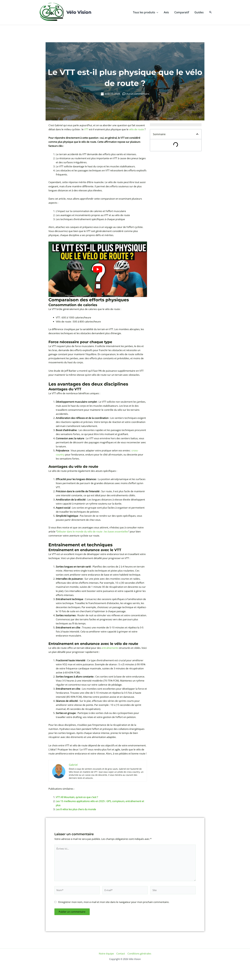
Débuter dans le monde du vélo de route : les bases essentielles (92, 531)
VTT (86, 129)
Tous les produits (144, 12)
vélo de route (136, 129)
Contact (120, 953)
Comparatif (181, 12)
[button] (156, 12)
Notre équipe (106, 953)
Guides (199, 12)
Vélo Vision (78, 12)
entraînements (110, 648)
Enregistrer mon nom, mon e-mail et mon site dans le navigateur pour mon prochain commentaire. (113, 902)
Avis (166, 12)
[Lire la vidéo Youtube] (97, 269)
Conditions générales (139, 953)
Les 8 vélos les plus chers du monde (76, 809)
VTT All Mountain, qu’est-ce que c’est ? (77, 797)
